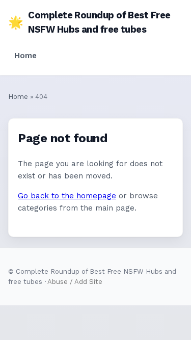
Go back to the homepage (67, 195)
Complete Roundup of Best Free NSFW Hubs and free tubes (89, 22)
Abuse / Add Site (74, 281)
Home (25, 55)
